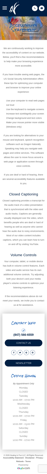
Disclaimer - (30, 458)
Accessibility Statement (13, 458)
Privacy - (40, 458)
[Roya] (23, 468)
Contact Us (23, 343)
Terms (28, 461)
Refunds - (20, 461)
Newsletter (23, 363)
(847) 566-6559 (23, 335)
